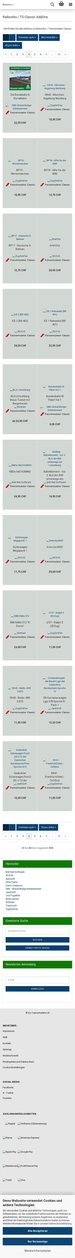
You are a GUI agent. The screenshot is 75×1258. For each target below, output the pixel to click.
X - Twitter (8, 1093)
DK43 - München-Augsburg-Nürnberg (54, 96)
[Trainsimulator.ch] (7, 4)
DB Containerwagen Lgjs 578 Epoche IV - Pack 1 (54, 701)
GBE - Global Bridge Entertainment (23, 888)
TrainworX (11, 905)
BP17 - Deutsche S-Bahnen (20, 247)
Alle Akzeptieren (38, 1230)
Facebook (8, 1087)
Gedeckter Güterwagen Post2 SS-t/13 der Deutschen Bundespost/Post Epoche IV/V (20, 777)
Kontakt (7, 1043)
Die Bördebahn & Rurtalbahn (20, 96)
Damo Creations (14, 885)
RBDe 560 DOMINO (20, 471)
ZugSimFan (12, 909)
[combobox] (27, 37)
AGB (5, 1037)
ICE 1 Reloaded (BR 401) (55, 322)
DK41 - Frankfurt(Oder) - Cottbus (55, 777)
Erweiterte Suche (37, 948)
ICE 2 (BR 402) (20, 320)
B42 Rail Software (15, 872)
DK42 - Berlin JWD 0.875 (20, 699)
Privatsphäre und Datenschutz (18, 1061)
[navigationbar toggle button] (70, 4)
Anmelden (37, 989)
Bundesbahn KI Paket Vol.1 (55, 398)
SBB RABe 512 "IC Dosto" (20, 624)
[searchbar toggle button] (52, 4)
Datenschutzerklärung (60, 1223)
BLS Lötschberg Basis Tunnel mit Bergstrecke (20, 400)
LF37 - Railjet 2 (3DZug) (54, 624)
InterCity (55, 245)
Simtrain (10, 902)
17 (59, 54)
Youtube (7, 1098)
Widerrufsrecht (10, 1055)
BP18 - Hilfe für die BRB (55, 172)
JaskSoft (11, 892)
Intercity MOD (55, 547)
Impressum (9, 1031)
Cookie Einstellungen (14, 1067)
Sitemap (7, 1049)
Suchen (37, 940)
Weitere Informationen (37, 1250)
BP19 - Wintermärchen (20, 172)
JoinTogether (13, 895)
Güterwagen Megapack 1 (20, 549)
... (52, 54)
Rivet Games (12, 899)
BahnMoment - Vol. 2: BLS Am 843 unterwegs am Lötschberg (55, 475)
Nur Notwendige (37, 1241)
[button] (6, 37)
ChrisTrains (12, 882)
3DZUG (9, 875)
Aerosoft (10, 878)
